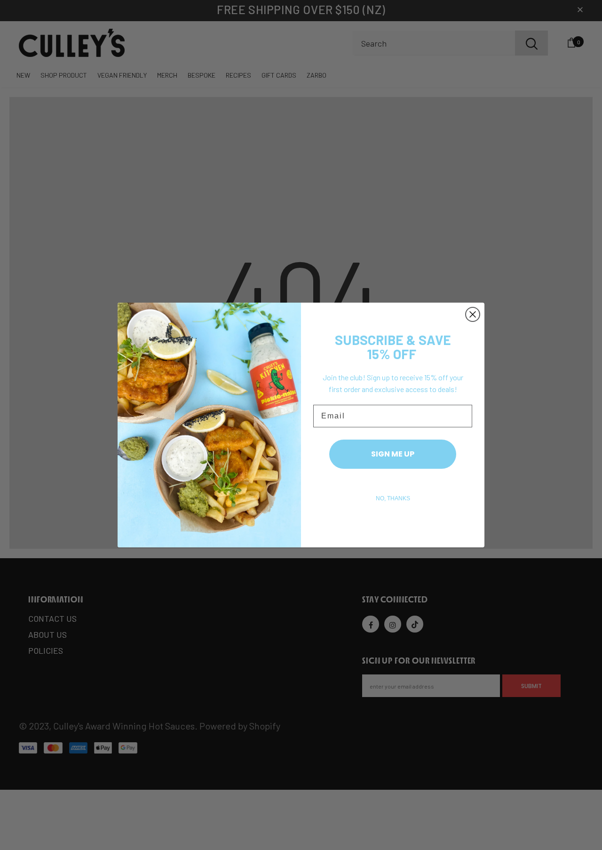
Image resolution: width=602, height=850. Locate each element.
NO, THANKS (393, 498)
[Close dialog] (473, 314)
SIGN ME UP (392, 454)
